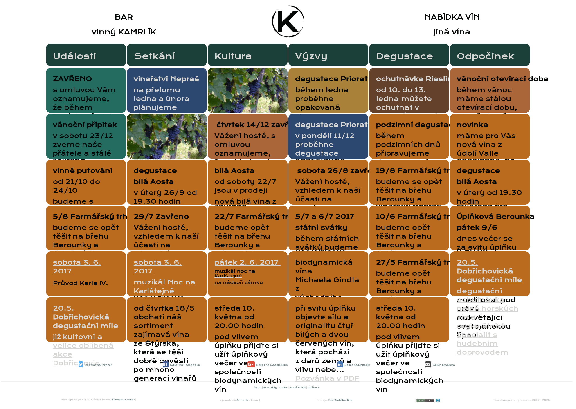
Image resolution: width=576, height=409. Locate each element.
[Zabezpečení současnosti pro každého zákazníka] (438, 400)
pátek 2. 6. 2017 (247, 272)
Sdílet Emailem (444, 365)
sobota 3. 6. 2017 (165, 287)
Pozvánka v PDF (327, 378)
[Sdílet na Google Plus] (251, 364)
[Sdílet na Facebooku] (166, 364)
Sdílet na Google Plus (272, 365)
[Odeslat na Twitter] (80, 364)
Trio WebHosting (340, 400)
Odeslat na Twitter (98, 365)
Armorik (242, 400)
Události (314, 387)
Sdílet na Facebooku (185, 365)
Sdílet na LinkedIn (357, 365)
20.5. (489, 307)
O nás (283, 387)
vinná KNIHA (297, 387)
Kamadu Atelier (123, 399)
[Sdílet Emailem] (428, 364)
